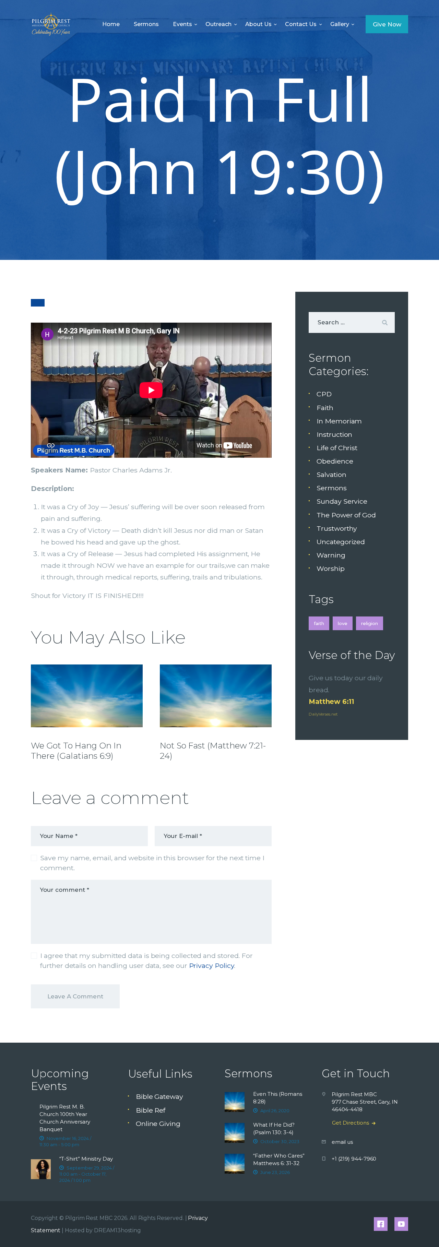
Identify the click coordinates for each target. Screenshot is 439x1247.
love (342, 623)
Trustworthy (337, 528)
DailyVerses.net (323, 714)
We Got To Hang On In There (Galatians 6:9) (76, 751)
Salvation (331, 474)
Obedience (335, 461)
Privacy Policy (211, 965)
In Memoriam (339, 421)
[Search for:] (352, 322)
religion (369, 623)
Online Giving (158, 1123)
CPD (324, 394)
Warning (331, 555)
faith (319, 623)
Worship (330, 568)
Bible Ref (150, 1110)
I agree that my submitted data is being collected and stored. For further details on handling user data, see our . (146, 960)
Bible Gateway (159, 1096)
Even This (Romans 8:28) (277, 1098)
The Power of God (346, 515)
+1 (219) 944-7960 (354, 1158)
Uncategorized (341, 542)
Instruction (334, 434)
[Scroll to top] (419, 1230)
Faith (325, 408)
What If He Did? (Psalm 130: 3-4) (274, 1129)
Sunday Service (342, 501)
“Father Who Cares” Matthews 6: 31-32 (279, 1159)
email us (342, 1142)
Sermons (331, 488)
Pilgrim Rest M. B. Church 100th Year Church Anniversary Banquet (64, 1117)
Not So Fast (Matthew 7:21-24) (213, 751)
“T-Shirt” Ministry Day (86, 1158)
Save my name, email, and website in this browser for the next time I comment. (152, 863)
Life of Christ (337, 448)
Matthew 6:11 (331, 701)
